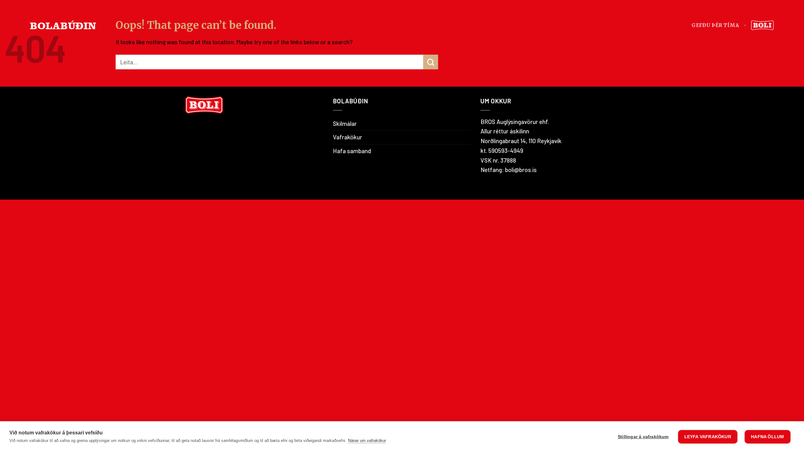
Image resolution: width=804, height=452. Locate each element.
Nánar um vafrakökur (367, 440)
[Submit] (430, 62)
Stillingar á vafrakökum (643, 436)
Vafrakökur (347, 137)
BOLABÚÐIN (63, 25)
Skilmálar (345, 123)
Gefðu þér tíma (715, 25)
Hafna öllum (767, 436)
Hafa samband (352, 150)
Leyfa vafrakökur (707, 436)
